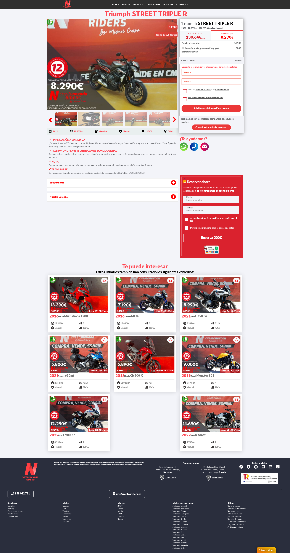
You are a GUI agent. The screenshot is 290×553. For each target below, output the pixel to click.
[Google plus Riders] (278, 467)
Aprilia (120, 511)
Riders (115, 4)
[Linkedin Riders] (270, 467)
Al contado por (227, 36)
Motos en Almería (179, 529)
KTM (120, 514)
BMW (120, 506)
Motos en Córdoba (180, 524)
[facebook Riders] (248, 467)
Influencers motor (234, 514)
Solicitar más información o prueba (211, 108)
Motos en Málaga (179, 522)
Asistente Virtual (266, 550)
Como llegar (170, 477)
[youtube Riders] (256, 467)
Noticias (168, 4)
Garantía (11, 506)
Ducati (120, 509)
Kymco (120, 519)
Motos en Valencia (180, 545)
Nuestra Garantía (59, 197)
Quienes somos (233, 506)
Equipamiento (57, 183)
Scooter (66, 522)
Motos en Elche (178, 548)
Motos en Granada (179, 527)
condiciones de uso (222, 89)
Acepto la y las (208, 89)
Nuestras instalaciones (236, 509)
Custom (66, 506)
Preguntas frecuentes (235, 524)
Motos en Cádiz (178, 535)
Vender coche (13, 514)
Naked (65, 516)
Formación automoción (236, 522)
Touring (66, 511)
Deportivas (67, 514)
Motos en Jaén (178, 537)
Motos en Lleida (179, 516)
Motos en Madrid (179, 506)
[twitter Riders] (263, 467)
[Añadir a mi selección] (104, 280)
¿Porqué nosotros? (234, 516)
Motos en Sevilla (179, 519)
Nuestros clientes (234, 511)
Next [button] (174, 119)
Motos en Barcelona (180, 509)
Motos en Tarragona (180, 514)
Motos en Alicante (179, 543)
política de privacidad (203, 89)
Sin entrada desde (195, 36)
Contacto (182, 4)
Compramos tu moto (16, 511)
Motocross (67, 519)
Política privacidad (235, 527)
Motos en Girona (179, 511)
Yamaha (121, 516)
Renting (11, 509)
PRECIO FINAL (189, 60)
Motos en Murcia (179, 540)
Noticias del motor (235, 519)
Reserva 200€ (211, 237)
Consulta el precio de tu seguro (211, 127)
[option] (112, 64)
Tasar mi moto (13, 516)
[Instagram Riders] (241, 467)
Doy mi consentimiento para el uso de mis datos (205, 98)
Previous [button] (50, 119)
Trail (64, 509)
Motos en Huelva (179, 532)
